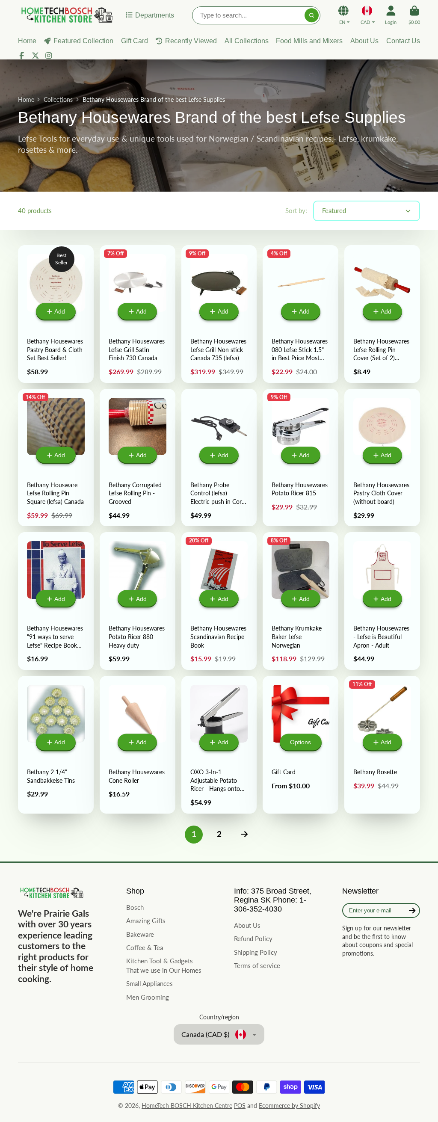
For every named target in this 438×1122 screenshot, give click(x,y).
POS (240, 1105)
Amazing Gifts (146, 920)
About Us (364, 40)
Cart (414, 15)
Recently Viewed (191, 40)
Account (391, 15)
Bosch (135, 907)
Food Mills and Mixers (309, 40)
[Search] (312, 15)
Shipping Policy (255, 952)
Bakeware (140, 934)
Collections (58, 99)
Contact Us (403, 40)
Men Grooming (147, 997)
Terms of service (257, 965)
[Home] (66, 15)
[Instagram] (49, 55)
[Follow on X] (35, 55)
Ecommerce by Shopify (289, 1105)
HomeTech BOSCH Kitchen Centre (187, 1105)
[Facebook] (22, 55)
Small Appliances (149, 983)
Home (26, 99)
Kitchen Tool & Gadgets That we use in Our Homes (163, 965)
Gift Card (134, 40)
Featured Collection (83, 40)
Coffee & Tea (144, 947)
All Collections (247, 40)
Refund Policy (253, 938)
